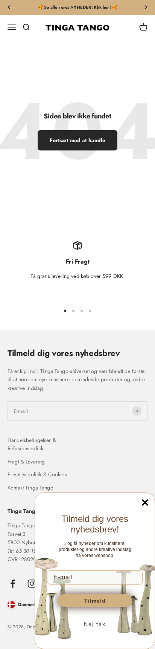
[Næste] (146, 7)
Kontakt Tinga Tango (30, 487)
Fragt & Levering (26, 461)
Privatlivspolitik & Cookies (37, 474)
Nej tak (95, 624)
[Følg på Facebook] (13, 583)
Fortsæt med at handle (78, 140)
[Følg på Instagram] (32, 583)
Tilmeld (95, 601)
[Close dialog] (145, 502)
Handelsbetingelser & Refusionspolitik (32, 444)
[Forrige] (9, 7)
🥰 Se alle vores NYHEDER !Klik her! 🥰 (77, 7)
